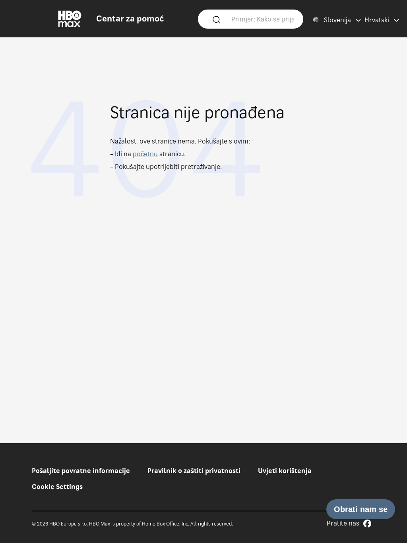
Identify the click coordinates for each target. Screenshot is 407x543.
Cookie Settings (57, 486)
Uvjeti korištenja (285, 470)
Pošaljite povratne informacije (81, 470)
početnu (145, 153)
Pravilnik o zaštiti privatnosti (193, 470)
